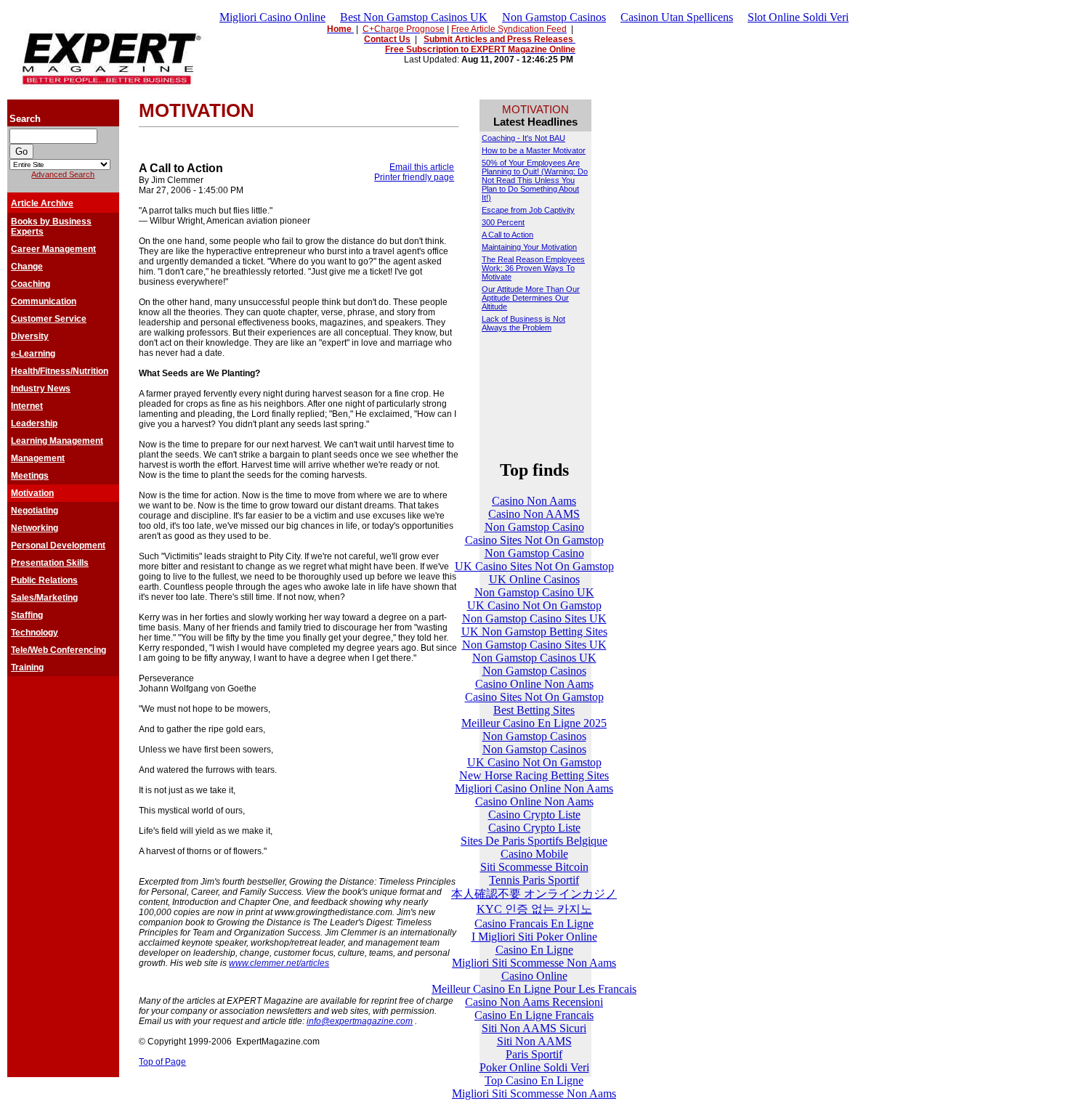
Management (38, 458)
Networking (34, 528)
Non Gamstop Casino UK (534, 592)
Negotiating (34, 511)
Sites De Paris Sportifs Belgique (534, 841)
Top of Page (162, 1062)
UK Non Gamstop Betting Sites (534, 631)
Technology (34, 633)
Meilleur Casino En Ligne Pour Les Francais (534, 989)
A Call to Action (507, 234)
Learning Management (57, 441)
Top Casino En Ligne (534, 1080)
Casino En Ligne (534, 949)
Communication (43, 301)
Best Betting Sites (534, 710)
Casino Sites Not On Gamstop (534, 540)
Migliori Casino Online (272, 17)
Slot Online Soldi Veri (798, 17)
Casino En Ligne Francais (534, 1015)
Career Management (53, 249)
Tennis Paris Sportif (534, 880)
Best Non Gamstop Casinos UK (414, 17)
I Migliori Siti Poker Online (534, 936)
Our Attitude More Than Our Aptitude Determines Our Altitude (531, 298)
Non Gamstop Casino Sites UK (534, 618)
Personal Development (58, 545)
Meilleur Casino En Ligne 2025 (534, 723)
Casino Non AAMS (534, 514)
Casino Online (534, 976)
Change (27, 266)
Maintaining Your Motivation (529, 247)
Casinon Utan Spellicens (676, 17)
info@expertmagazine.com (360, 1021)
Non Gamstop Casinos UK (534, 658)
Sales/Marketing (44, 598)
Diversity (30, 336)
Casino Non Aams (534, 501)
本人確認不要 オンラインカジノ (534, 894)
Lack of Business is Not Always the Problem (523, 323)
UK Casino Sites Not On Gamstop (534, 566)
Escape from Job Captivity (528, 210)
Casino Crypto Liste (534, 814)
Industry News (40, 388)
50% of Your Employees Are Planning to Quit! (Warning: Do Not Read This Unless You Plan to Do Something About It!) (535, 180)
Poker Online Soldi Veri (534, 1067)
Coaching (30, 284)
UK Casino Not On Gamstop (534, 605)
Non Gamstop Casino (534, 527)
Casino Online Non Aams (534, 684)
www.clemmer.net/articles (279, 963)
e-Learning (33, 354)
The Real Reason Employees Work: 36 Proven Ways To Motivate (533, 268)
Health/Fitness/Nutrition (59, 371)
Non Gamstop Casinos (554, 17)
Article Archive (42, 203)
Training (27, 667)
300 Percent (503, 222)
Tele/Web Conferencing (58, 650)
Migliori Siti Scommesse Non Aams (534, 963)
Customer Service (48, 319)
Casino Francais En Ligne (534, 923)
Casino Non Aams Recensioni (534, 1002)
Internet (27, 406)
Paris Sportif (534, 1054)
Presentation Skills (50, 563)
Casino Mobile (534, 854)
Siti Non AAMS (534, 1041)
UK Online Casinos (534, 579)
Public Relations (44, 580)
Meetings (30, 476)
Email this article (421, 167)
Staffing (27, 615)
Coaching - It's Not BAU (523, 138)
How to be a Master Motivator (534, 150)
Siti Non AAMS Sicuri (534, 1028)
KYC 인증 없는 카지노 (534, 909)
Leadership (34, 423)
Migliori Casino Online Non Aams (534, 788)
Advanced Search (62, 174)
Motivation (32, 493)
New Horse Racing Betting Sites (534, 775)
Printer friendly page (414, 177)
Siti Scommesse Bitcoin (534, 867)
